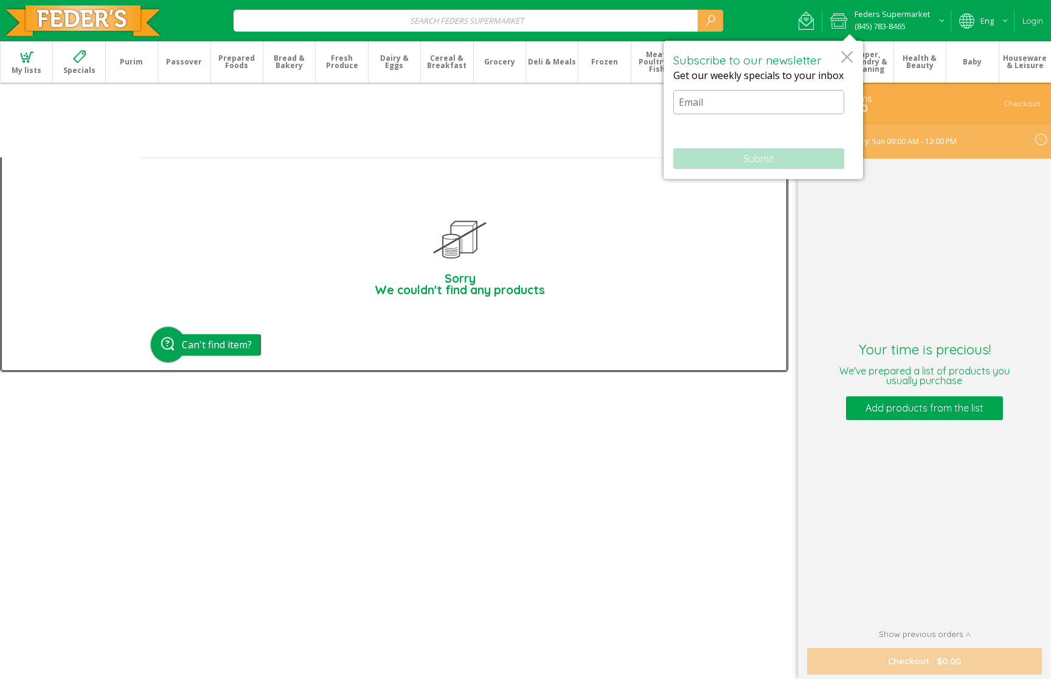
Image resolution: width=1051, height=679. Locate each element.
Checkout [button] (1022, 103)
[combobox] (478, 20)
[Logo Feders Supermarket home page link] (83, 20)
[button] (806, 20)
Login (1032, 21)
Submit (758, 159)
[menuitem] (26, 62)
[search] (710, 20)
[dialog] (763, 110)
